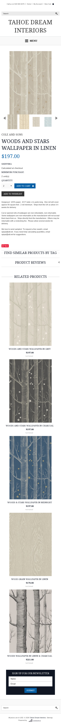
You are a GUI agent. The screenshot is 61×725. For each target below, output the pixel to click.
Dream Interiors (30, 26)
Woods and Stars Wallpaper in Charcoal (30, 425)
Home (29, 4)
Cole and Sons (12, 134)
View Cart (47, 4)
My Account (37, 4)
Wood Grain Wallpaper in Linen (29, 579)
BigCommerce (35, 720)
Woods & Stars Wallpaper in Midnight (29, 502)
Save (6, 246)
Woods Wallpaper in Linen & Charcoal (29, 655)
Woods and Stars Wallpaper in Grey (30, 348)
